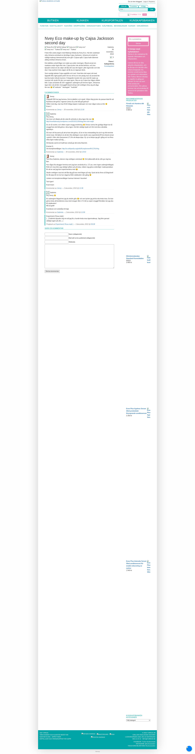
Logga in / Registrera (149, 1)
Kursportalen (112, 20)
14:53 (84, 152)
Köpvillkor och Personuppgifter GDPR (55, 739)
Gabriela (60, 152)
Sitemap (97, 751)
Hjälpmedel (107, 26)
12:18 (82, 109)
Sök (151, 9)
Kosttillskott (56, 26)
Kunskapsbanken (142, 20)
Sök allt (123, 6)
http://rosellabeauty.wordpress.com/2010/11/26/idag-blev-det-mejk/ (70, 121)
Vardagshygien (93, 26)
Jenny (59, 109)
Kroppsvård (79, 26)
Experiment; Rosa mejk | (64, 224)
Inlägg (143, 6)
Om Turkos (44, 733)
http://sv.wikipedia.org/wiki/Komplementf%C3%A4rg (80, 148)
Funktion (44, 26)
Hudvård (68, 26)
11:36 (81, 188)
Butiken (53, 20)
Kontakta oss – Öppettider (50, 737)
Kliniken (83, 20)
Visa (144, 14)
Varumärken (142, 26)
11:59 (83, 212)
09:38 (93, 224)
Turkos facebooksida (148, 742)
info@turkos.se (148, 739)
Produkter (133, 6)
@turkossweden (150, 744)
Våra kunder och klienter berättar (54, 735)
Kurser (131, 26)
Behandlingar (120, 26)
